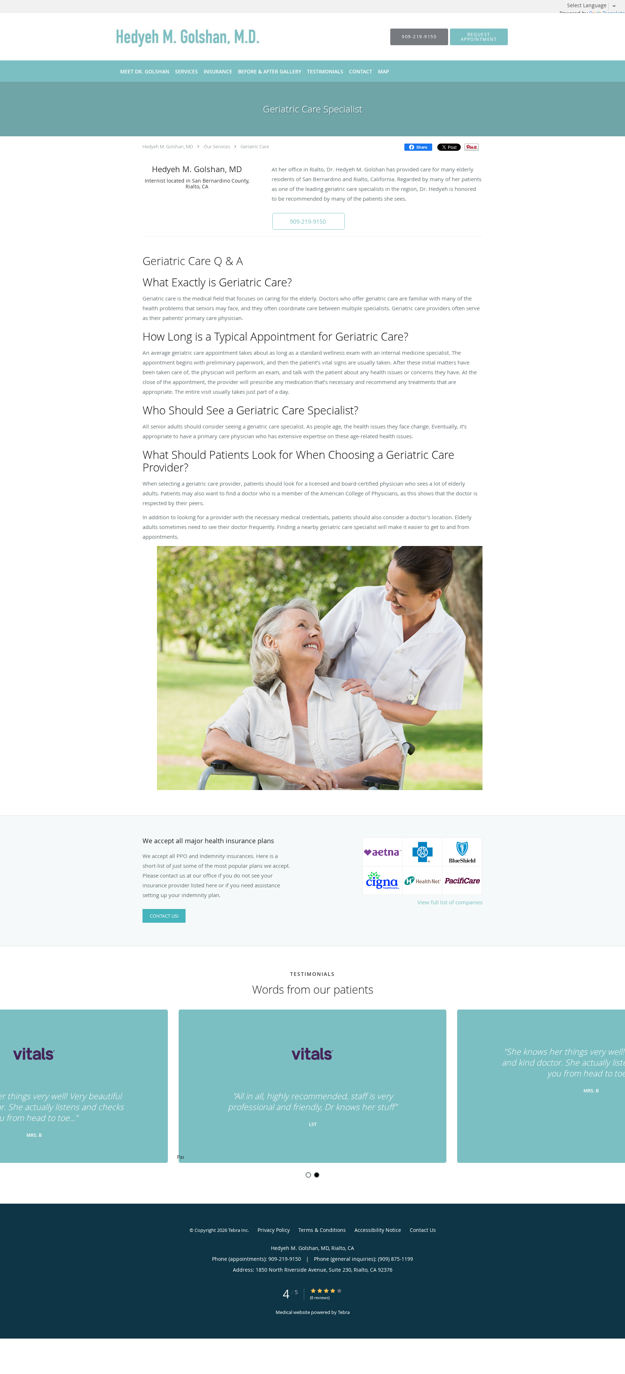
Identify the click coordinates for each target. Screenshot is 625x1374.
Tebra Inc (238, 1230)
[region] (312, 1087)
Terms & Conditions (322, 1229)
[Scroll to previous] (195, 1080)
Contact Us (423, 1229)
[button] (479, 37)
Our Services (217, 146)
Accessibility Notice (377, 1229)
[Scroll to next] (430, 1080)
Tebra (344, 1312)
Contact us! (164, 916)
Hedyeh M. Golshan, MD (168, 146)
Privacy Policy (274, 1229)
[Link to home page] (182, 36)
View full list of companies (449, 902)
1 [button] (308, 1175)
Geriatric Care (255, 146)
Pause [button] (180, 1157)
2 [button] (317, 1175)
